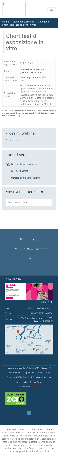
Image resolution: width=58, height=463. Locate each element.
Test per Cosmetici (20, 170)
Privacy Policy (22, 382)
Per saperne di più (36, 458)
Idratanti (29, 110)
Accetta (18, 458)
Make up (38, 110)
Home (5, 21)
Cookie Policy (36, 382)
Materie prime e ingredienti (25, 177)
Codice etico (24, 386)
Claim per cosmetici (23, 21)
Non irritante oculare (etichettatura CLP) (32, 71)
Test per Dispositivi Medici (24, 164)
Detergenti (43, 21)
